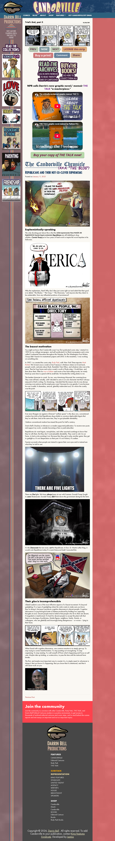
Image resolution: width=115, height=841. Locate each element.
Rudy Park (55, 362)
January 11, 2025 (39, 176)
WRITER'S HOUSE (54, 789)
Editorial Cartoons (57, 760)
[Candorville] (57, 7)
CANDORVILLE (56, 758)
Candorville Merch (55, 805)
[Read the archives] (48, 71)
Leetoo (70, 836)
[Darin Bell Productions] (12, 12)
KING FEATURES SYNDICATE (57, 778)
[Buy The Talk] (57, 155)
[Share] (76, 55)
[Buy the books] (68, 71)
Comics (26, 15)
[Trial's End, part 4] (33, 49)
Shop (51, 15)
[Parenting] (11, 164)
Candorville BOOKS (55, 810)
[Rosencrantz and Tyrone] (11, 138)
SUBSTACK (56, 770)
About (43, 15)
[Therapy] (11, 116)
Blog (35, 15)
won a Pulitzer (48, 371)
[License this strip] (74, 49)
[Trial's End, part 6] (55, 49)
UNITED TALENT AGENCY (57, 784)
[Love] (11, 93)
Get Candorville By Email (80, 15)
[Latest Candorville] (44, 49)
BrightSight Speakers (56, 794)
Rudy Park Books (57, 820)
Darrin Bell (53, 830)
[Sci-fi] (11, 65)
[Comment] (62, 55)
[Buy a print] (43, 55)
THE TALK (54, 765)
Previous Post (30, 697)
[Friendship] (11, 190)
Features (60, 15)
